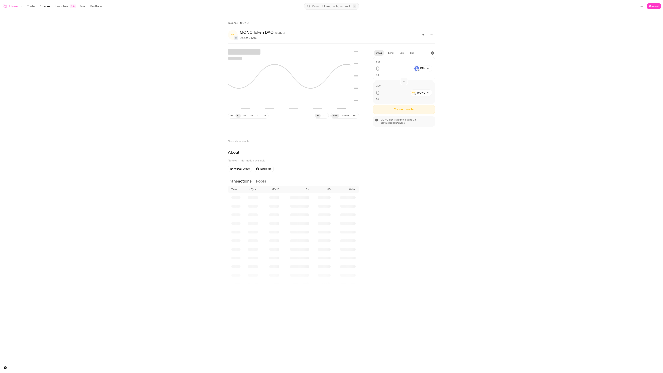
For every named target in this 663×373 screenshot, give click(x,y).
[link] (634, 361)
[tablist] (344, 116)
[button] (13, 6)
